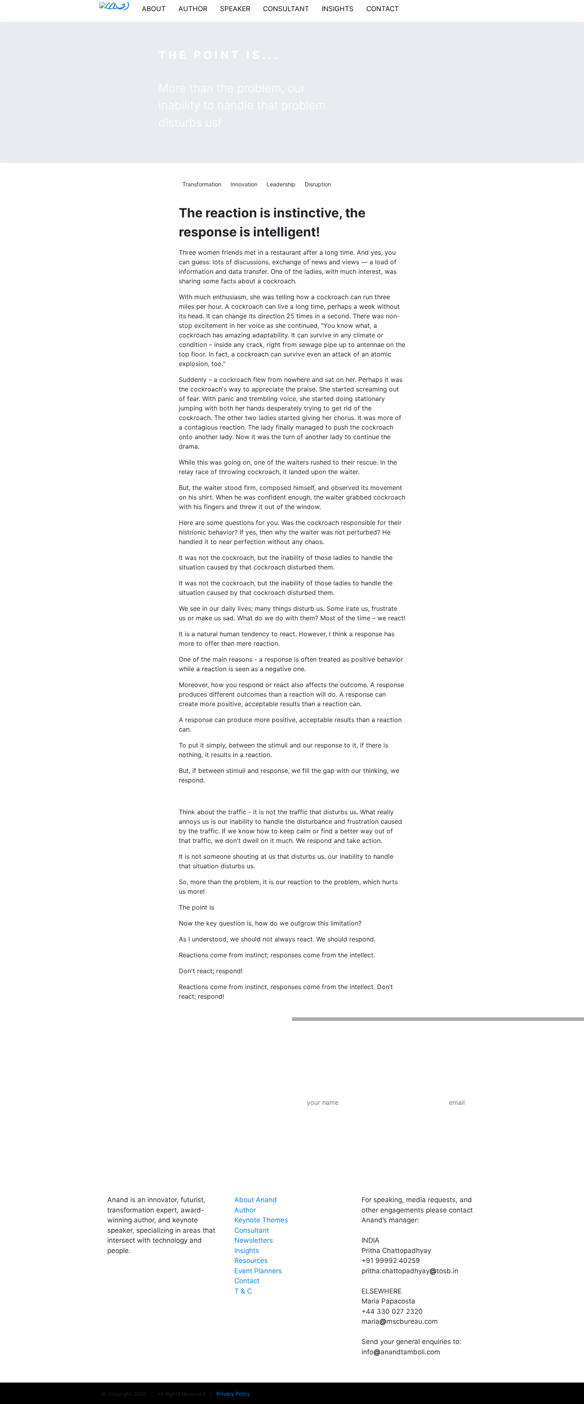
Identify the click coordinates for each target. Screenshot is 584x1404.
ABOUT (154, 9)
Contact (246, 1281)
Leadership (281, 184)
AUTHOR (192, 9)
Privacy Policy (233, 1393)
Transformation (201, 184)
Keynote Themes (261, 1220)
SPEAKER (235, 9)
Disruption (318, 184)
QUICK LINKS (262, 1177)
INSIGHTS (338, 9)
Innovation (243, 184)
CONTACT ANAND (399, 1177)
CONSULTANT (286, 9)
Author (245, 1210)
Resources (251, 1261)
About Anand (255, 1200)
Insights (246, 1251)
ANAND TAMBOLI (143, 1177)
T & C (243, 1291)
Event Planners (258, 1271)
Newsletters (253, 1240)
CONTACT (382, 9)
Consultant (251, 1230)
